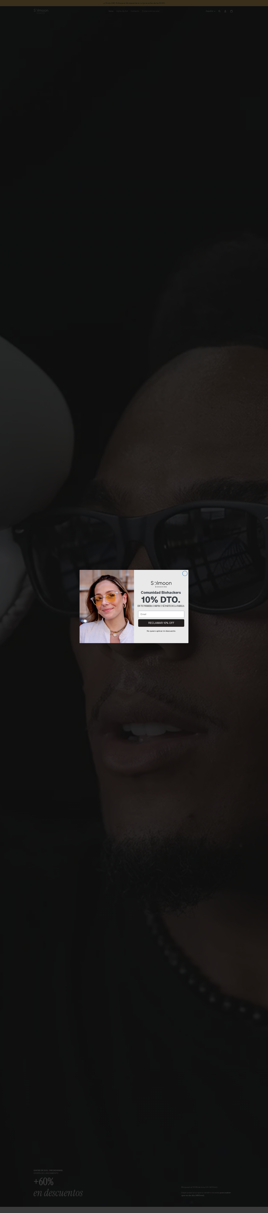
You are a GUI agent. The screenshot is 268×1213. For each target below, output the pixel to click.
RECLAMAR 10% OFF (161, 623)
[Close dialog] (184, 573)
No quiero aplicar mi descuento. (161, 631)
